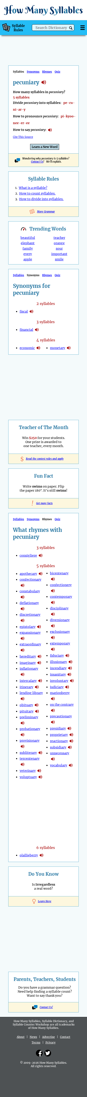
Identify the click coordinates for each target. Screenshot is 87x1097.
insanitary (58, 674)
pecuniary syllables (43, 82)
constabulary (30, 591)
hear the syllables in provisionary (22, 746)
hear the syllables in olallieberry (41, 855)
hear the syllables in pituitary (37, 711)
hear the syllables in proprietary (71, 735)
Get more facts (43, 503)
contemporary (61, 597)
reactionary (59, 741)
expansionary (30, 633)
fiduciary (57, 656)
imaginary (28, 663)
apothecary (28, 574)
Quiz (57, 71)
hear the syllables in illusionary (70, 662)
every (27, 254)
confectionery (61, 585)
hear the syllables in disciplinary (53, 614)
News (33, 1037)
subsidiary (58, 747)
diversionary (60, 620)
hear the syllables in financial (37, 330)
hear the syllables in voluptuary (40, 777)
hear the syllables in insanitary (69, 674)
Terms (36, 1042)
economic (27, 348)
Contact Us (37, 161)
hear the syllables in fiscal (31, 311)
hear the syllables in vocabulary (70, 765)
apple (27, 259)
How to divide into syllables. (41, 199)
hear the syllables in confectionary (22, 585)
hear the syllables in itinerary (37, 687)
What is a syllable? (33, 188)
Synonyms (33, 71)
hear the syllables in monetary (68, 348)
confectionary (30, 580)
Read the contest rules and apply (44, 458)
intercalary (28, 681)
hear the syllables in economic (38, 348)
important (59, 254)
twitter (47, 1053)
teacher (59, 238)
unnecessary (59, 753)
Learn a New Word (45, 147)
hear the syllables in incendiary (70, 668)
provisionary (29, 741)
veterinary (28, 771)
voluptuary (28, 777)
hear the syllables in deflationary (22, 609)
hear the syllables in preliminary (22, 723)
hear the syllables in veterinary (39, 771)
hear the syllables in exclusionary (53, 637)
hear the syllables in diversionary (53, 626)
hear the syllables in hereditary (39, 656)
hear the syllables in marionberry (53, 699)
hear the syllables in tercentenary (22, 764)
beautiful (28, 238)
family (28, 248)
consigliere (28, 555)
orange (59, 243)
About (21, 1037)
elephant (28, 243)
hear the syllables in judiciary (67, 687)
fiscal (24, 311)
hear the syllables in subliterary (40, 753)
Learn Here (44, 901)
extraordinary (30, 644)
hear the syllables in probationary (22, 735)
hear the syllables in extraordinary (22, 650)
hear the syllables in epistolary (39, 627)
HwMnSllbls (43, 10)
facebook (39, 1053)
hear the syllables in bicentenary (53, 579)
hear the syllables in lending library (22, 699)
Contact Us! (46, 1007)
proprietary (59, 735)
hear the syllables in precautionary (53, 722)
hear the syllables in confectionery (53, 591)
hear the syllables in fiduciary (67, 655)
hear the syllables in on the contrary (53, 710)
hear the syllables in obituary (36, 705)
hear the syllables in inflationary (22, 674)
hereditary (28, 656)
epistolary (27, 627)
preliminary (29, 717)
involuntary (59, 681)
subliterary (28, 753)
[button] (70, 28)
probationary (30, 729)
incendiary (58, 668)
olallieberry (29, 855)
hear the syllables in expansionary (22, 638)
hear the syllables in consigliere (40, 555)
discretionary (30, 615)
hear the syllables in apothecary (40, 574)
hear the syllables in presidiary (69, 728)
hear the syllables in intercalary (40, 681)
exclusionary (60, 632)
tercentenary (29, 759)
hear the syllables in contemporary (53, 602)
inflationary (29, 669)
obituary (26, 705)
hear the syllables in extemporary (53, 649)
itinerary (26, 687)
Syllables (18, 275)
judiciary (57, 687)
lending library (31, 693)
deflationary (29, 603)
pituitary (26, 711)
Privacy (51, 1042)
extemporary (60, 643)
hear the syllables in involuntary (72, 681)
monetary (57, 348)
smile (59, 259)
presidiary (58, 728)
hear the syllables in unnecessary (53, 759)
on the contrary (62, 705)
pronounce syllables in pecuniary (50, 130)
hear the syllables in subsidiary (70, 747)
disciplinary (59, 608)
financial (26, 330)
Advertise (48, 1037)
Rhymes (47, 71)
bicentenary (59, 573)
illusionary (58, 662)
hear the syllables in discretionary (22, 620)
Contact (65, 1037)
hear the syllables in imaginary (39, 663)
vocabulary (58, 765)
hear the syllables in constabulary (22, 597)
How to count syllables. (37, 193)
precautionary (61, 716)
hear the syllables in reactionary (71, 741)
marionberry (60, 693)
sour (59, 248)
